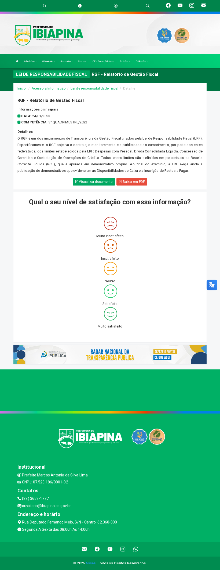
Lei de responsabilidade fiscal (94, 88)
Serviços (82, 61)
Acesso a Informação (49, 88)
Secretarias (65, 61)
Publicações (141, 61)
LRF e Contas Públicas (102, 61)
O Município (48, 61)
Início (21, 88)
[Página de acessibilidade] (116, 6)
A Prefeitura (29, 61)
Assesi (91, 563)
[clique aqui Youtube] (110, 549)
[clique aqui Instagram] (123, 549)
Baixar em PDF (133, 182)
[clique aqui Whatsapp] (136, 549)
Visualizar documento (95, 182)
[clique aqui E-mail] (84, 549)
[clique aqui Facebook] (97, 549)
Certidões (124, 61)
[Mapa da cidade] (110, 389)
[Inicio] (17, 61)
